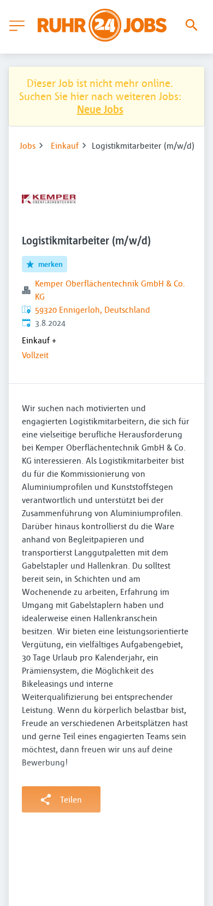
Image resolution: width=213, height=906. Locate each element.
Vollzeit (35, 354)
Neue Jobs (100, 109)
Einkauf (65, 145)
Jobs (28, 145)
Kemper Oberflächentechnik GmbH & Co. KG (110, 290)
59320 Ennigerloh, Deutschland (92, 309)
